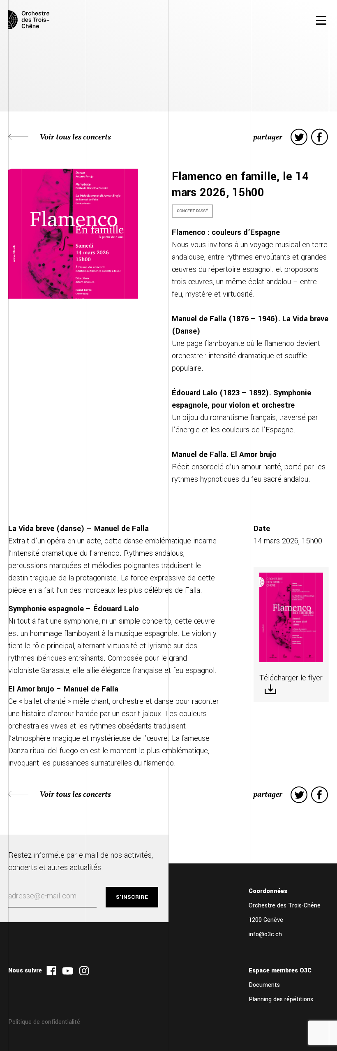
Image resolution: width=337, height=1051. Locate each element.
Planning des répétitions (281, 999)
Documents (264, 985)
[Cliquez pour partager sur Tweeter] (299, 137)
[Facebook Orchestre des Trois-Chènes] (51, 970)
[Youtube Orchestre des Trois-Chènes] (67, 970)
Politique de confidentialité (44, 1022)
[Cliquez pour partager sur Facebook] (319, 137)
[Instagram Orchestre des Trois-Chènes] (84, 970)
